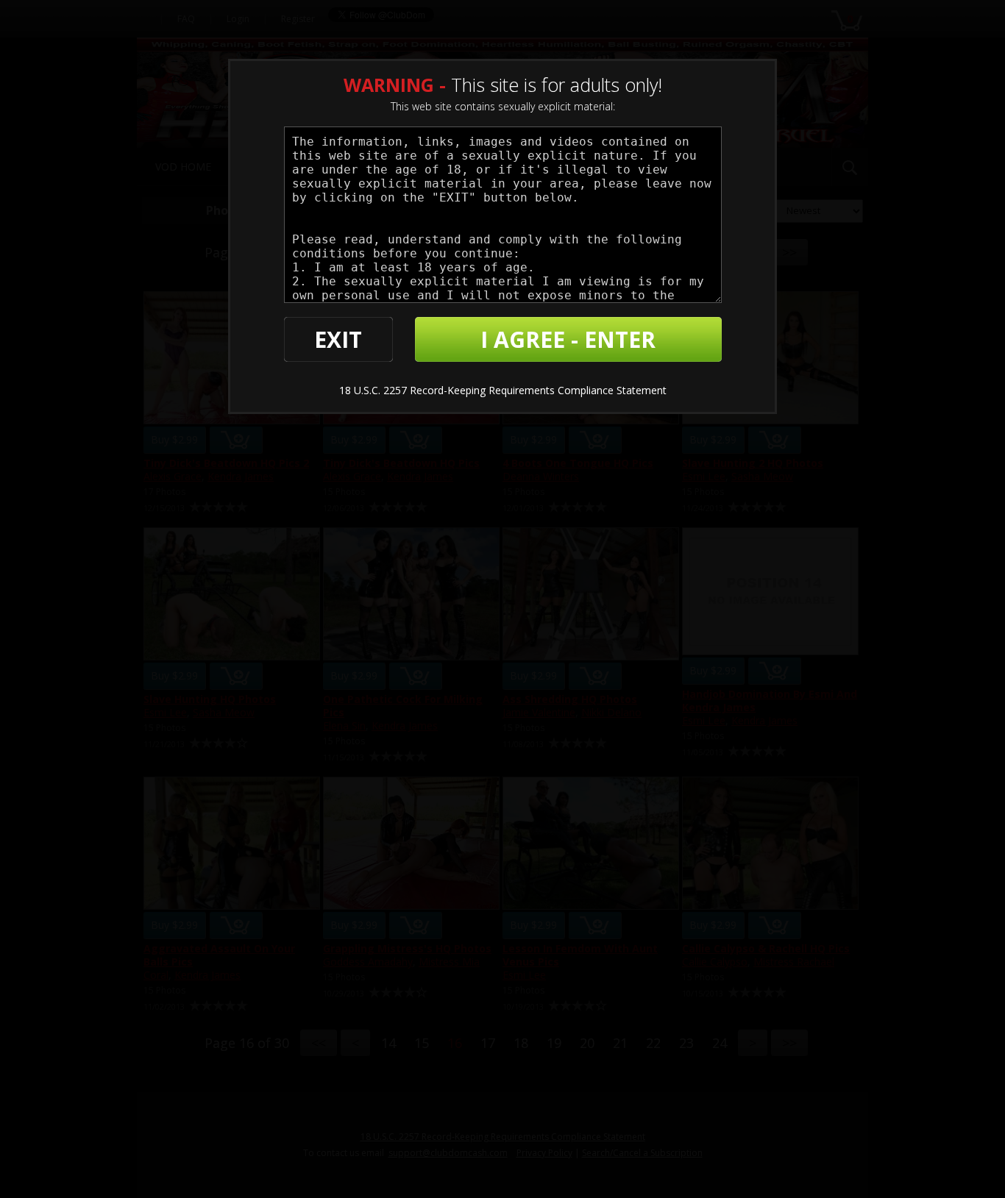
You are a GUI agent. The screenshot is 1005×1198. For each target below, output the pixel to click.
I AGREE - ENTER (568, 339)
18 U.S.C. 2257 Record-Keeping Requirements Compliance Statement (503, 390)
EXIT (338, 339)
